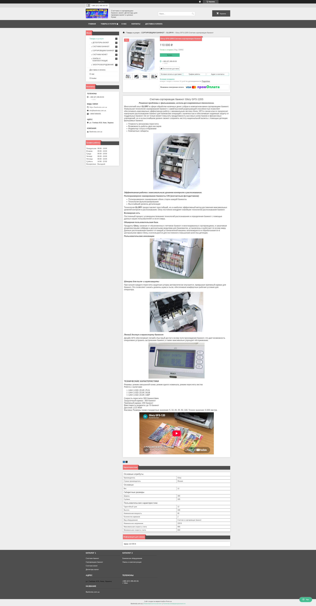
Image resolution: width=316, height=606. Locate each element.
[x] (127, 462)
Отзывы (92, 78)
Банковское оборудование (132, 558)
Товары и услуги (108, 24)
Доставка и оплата (153, 24)
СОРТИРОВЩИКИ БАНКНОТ (153, 33)
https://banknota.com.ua (98, 107)
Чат (307, 600)
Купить (169, 55)
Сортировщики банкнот (94, 562)
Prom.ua (169, 601)
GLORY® (170, 33)
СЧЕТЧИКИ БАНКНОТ (101, 46)
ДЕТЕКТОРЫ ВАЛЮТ (101, 43)
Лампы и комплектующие (131, 562)
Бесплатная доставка (171, 69)
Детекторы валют (92, 569)
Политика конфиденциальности (174, 604)
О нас (124, 24)
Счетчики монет (92, 566)
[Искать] (193, 14)
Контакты (135, 24)
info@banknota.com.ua (97, 110)
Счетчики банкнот (92, 558)
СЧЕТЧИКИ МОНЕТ (100, 54)
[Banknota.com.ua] (97, 14)
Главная (92, 24)
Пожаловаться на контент (153, 604)
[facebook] (124, 462)
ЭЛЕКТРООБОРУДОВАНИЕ (103, 65)
